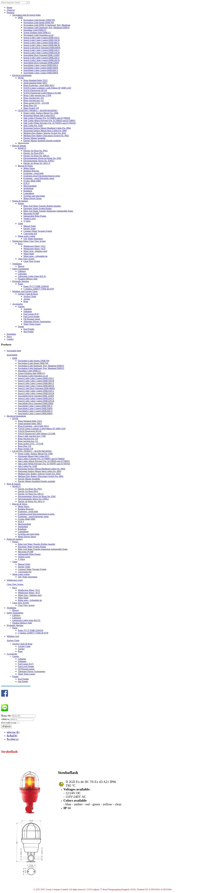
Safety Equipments (20, 269)
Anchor (26, 299)
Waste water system (26, 236)
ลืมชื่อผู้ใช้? (12, 736)
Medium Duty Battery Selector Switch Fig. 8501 (44, 133)
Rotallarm (27, 191)
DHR (20, 17)
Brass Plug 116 (30, 105)
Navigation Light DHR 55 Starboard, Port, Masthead (46, 25)
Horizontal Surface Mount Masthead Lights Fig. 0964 (47, 128)
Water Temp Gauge (32, 324)
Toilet (20, 223)
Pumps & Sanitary (20, 201)
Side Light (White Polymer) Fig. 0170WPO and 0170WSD (49, 123)
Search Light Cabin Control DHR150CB (41, 40)
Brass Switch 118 (31, 108)
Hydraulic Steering (20, 281)
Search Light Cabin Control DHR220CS (41, 58)
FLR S (26, 183)
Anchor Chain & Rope (28, 294)
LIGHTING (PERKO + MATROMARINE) (37, 110)
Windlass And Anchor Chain (25, 291)
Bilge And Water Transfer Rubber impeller (42, 206)
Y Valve (27, 221)
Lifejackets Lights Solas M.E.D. (32, 276)
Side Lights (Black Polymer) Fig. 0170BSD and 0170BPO (49, 120)
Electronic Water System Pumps (37, 208)
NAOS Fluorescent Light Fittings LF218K (42, 93)
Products (10, 12)
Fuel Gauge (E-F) (31, 314)
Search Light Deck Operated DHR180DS (41, 47)
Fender (21, 326)
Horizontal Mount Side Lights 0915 (39, 115)
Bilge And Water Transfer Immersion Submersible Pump (48, 211)
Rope (25, 301)
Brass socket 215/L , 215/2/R (36, 103)
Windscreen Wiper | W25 (34, 248)
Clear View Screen (26, 259)
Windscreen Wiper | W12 (34, 246)
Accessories (17, 304)
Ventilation (17, 264)
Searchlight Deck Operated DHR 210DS (41, 55)
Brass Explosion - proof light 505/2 (38, 85)
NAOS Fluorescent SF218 (35, 90)
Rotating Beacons (31, 171)
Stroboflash (28, 188)
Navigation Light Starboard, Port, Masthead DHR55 (41, 366)
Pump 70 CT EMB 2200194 (36, 286)
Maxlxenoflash (30, 186)
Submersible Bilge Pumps (34, 216)
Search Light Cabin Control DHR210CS (41, 50)
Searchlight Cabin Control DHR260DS (40, 73)
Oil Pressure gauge (31, 319)
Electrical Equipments (22, 75)
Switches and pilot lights (34, 196)
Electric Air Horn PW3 (33, 153)
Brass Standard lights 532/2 (35, 80)
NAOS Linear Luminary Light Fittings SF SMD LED (47, 88)
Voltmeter (27, 311)
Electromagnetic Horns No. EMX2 (38, 161)
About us (11, 10)
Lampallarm (28, 193)
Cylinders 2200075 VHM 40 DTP (38, 289)
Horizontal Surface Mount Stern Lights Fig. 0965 (45, 130)
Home (9, 7)
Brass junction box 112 (33, 100)
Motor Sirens (29, 168)
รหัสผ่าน (5, 719)
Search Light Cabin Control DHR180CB (41, 45)
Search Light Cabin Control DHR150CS (41, 37)
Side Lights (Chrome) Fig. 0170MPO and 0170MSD (46, 118)
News (9, 336)
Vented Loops (29, 218)
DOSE (21, 78)
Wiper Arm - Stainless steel (35, 251)
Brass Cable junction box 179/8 (37, 95)
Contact (10, 339)
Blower (21, 266)
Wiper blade (28, 253)
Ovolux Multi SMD (32, 181)
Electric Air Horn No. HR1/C (36, 156)
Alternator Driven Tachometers (37, 321)
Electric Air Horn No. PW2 (35, 150)
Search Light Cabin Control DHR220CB (41, 60)
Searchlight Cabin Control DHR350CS (40, 65)
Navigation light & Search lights (26, 15)
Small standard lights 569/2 (35, 83)
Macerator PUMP (31, 213)
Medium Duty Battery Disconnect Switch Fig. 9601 (46, 135)
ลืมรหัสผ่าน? (13, 739)
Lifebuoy (22, 271)
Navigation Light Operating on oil (38, 35)
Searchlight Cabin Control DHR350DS (40, 68)
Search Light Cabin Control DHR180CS (41, 42)
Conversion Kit (30, 233)
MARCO (22, 148)
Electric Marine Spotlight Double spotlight (42, 140)
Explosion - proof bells (33, 173)
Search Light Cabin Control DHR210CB (41, 53)
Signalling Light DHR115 (34, 30)
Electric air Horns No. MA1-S (36, 163)
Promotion (11, 334)
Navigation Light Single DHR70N (38, 22)
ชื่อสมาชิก (6, 716)
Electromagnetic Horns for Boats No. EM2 (42, 158)
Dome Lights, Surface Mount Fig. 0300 (40, 113)
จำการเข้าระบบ (8, 723)
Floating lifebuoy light (27, 279)
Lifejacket (22, 274)
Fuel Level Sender (31, 316)
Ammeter (27, 309)
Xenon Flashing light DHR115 (37, 32)
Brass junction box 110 (33, 98)
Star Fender (28, 331)
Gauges (21, 306)
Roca (20, 243)
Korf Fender (28, 329)
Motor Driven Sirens (32, 198)
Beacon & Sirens (25, 166)
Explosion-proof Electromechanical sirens (41, 176)
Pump (20, 284)
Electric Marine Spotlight (34, 138)
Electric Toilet (29, 228)
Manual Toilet (29, 226)
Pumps (21, 203)
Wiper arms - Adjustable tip (35, 256)
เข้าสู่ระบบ (6, 726)
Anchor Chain (29, 296)
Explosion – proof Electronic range (38, 178)
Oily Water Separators (33, 238)
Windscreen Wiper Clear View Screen (29, 241)
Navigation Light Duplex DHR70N (39, 20)
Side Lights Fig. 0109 (33, 125)
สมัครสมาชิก (13, 732)
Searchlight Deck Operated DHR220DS (41, 63)
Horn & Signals (19, 145)
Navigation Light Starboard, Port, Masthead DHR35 (46, 27)
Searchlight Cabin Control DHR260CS (40, 70)
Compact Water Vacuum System (37, 231)
